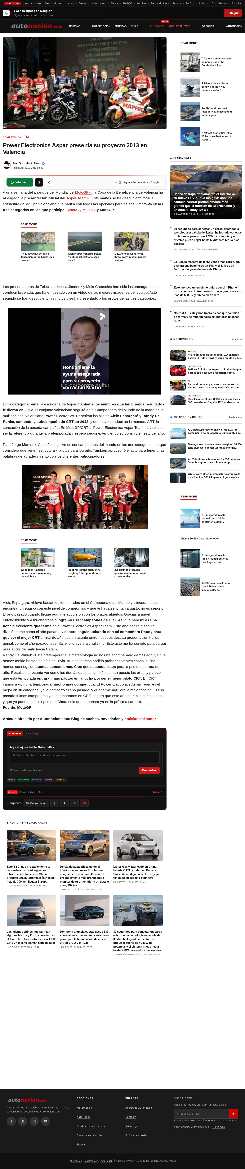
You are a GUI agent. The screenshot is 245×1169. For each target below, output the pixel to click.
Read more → (235, 417)
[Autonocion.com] (36, 25)
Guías (134, 26)
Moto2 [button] (87, 210)
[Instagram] (34, 1121)
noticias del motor (140, 719)
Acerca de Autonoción (138, 1107)
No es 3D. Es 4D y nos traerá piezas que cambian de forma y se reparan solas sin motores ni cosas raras (206, 316)
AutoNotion (234, 26)
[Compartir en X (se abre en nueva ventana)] (39, 182)
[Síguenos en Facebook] (54, 803)
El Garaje (157, 26)
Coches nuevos (179, 26)
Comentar (149, 770)
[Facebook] (11, 1121)
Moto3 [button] (72, 210)
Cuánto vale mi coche (89, 1135)
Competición (12, 137)
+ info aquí (218, 1126)
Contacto (130, 1116)
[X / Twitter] (22, 1121)
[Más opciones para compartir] (49, 182)
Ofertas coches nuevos (91, 1126)
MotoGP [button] (82, 192)
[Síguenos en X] (64, 803)
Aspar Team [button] (77, 198)
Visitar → (157, 792)
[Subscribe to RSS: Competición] (27, 137)
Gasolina (208, 26)
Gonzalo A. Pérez (30, 163)
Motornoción (101, 26)
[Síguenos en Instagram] (74, 803)
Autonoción (76, 1160)
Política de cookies (136, 1135)
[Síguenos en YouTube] (84, 803)
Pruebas (121, 26)
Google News (38, 803)
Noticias (74, 26)
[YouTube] (45, 1121)
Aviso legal (131, 1126)
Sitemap (81, 1144)
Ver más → (237, 339)
